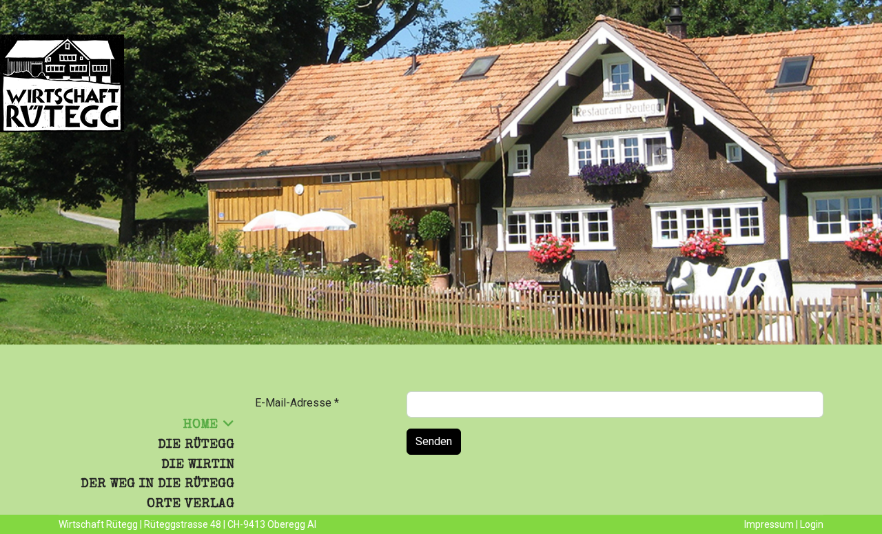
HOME (200, 425)
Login (811, 524)
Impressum (769, 524)
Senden (434, 441)
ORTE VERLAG (190, 504)
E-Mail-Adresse (297, 402)
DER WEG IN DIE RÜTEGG (157, 484)
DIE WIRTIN (197, 465)
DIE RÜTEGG (196, 445)
